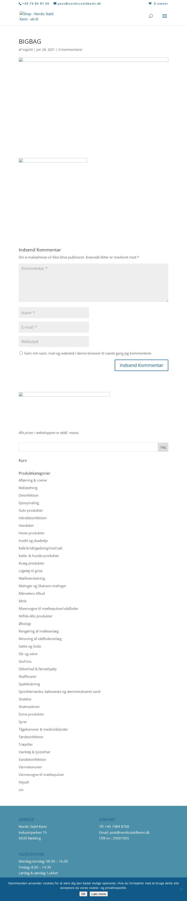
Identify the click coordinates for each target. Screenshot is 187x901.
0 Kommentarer (71, 49)
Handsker (26, 525)
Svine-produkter (31, 714)
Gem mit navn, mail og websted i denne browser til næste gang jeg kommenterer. (88, 353)
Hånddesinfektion (33, 518)
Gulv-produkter (31, 510)
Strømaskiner (29, 706)
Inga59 (28, 49)
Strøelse (25, 699)
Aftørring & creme (33, 480)
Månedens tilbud (32, 593)
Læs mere (98, 894)
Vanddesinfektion (32, 759)
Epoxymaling (29, 502)
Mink (22, 601)
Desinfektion (29, 495)
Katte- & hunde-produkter (39, 555)
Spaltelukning (29, 684)
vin (21, 789)
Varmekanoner (30, 767)
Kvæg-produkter (31, 563)
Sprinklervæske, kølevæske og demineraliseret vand (59, 691)
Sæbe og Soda (30, 646)
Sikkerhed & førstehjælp (38, 669)
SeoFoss (25, 661)
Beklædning (28, 487)
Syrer (23, 721)
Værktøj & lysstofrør (34, 752)
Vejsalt (24, 782)
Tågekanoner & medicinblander (43, 729)
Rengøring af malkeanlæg (39, 631)
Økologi (25, 623)
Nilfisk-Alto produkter (35, 616)
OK (83, 894)
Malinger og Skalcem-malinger (42, 586)
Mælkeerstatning (32, 578)
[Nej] (181, 889)
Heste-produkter (31, 533)
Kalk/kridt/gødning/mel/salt (40, 548)
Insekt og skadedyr (33, 540)
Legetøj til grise (30, 570)
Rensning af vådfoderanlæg (40, 638)
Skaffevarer (27, 676)
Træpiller (26, 744)
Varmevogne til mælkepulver (41, 774)
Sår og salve (28, 653)
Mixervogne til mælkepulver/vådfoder (48, 608)
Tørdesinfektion (31, 736)
